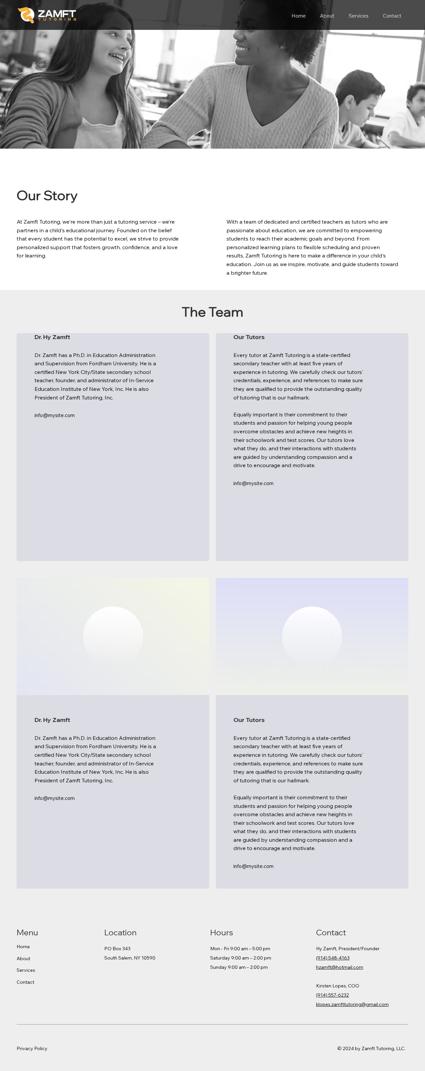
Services (26, 970)
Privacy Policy (32, 1048)
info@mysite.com (55, 415)
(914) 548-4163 (333, 958)
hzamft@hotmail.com (339, 967)
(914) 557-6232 (332, 995)
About (23, 959)
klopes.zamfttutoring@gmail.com (352, 1004)
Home (23, 947)
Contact (25, 982)
